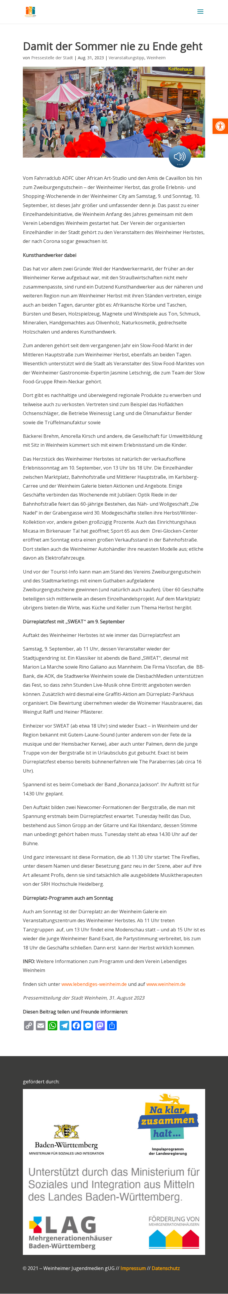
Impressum (133, 1268)
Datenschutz (166, 1268)
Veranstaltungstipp (126, 57)
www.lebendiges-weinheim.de (94, 984)
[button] (220, 126)
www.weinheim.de (166, 984)
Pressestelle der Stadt (52, 57)
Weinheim (156, 57)
